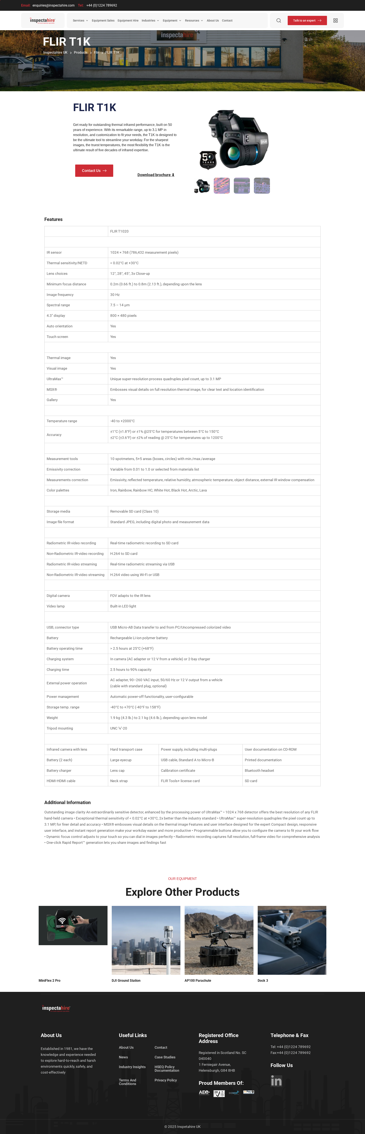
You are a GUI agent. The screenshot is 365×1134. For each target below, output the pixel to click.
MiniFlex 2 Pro (49, 980)
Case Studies (165, 1057)
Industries (148, 20)
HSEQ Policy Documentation (167, 1069)
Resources (192, 20)
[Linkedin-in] (276, 1081)
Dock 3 (263, 980)
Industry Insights (132, 1067)
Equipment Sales (103, 20)
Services (78, 20)
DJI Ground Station (126, 980)
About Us (213, 20)
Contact (227, 20)
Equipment (170, 20)
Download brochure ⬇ (156, 175)
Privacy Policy (166, 1080)
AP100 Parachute (198, 980)
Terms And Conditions (127, 1082)
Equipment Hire (128, 20)
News (123, 1057)
